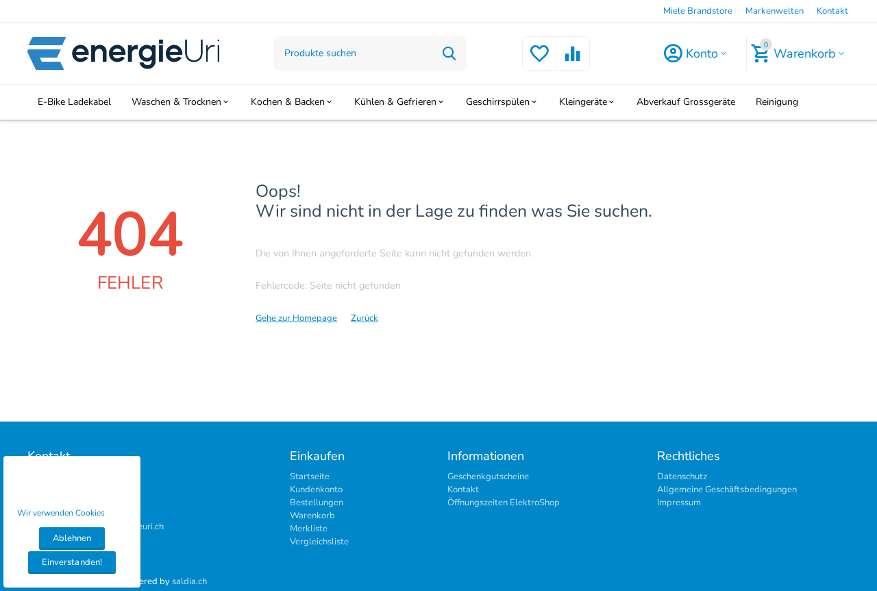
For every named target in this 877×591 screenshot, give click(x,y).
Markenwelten (774, 11)
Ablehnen (72, 538)
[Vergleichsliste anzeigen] (573, 62)
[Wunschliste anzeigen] (539, 62)
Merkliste (309, 528)
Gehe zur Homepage (296, 318)
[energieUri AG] (123, 53)
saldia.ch (189, 581)
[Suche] (449, 53)
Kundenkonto (316, 489)
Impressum (679, 502)
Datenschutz (682, 476)
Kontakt (832, 11)
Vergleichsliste (319, 541)
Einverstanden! (71, 562)
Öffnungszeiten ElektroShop (503, 502)
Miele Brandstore (697, 11)
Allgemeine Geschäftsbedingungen (727, 489)
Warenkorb (312, 515)
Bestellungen (316, 502)
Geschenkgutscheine (488, 476)
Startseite (310, 476)
